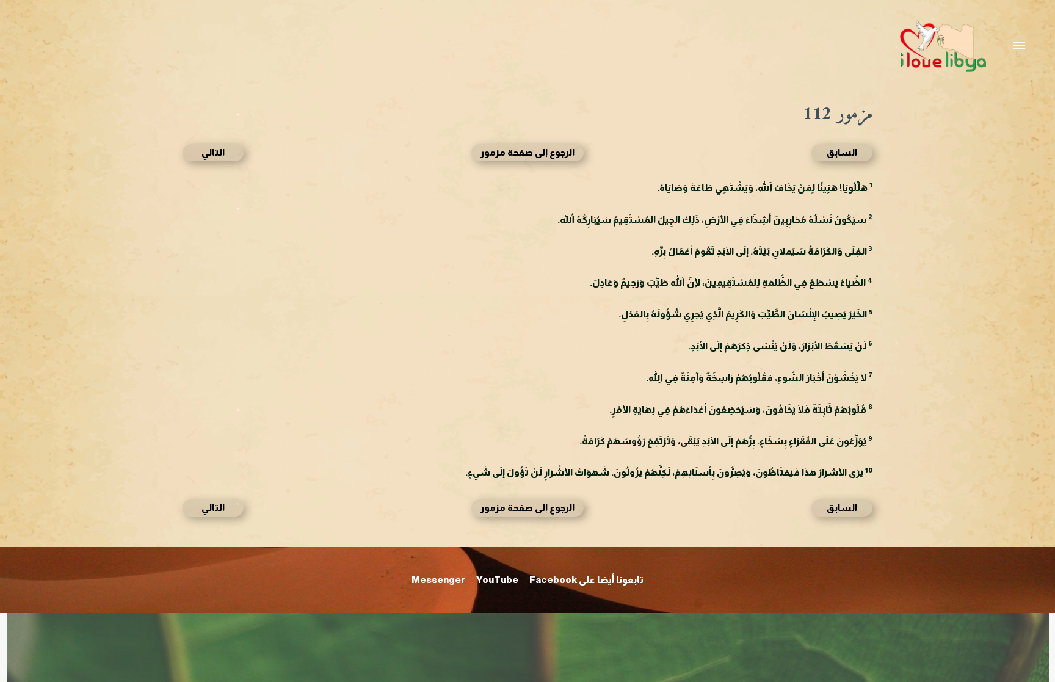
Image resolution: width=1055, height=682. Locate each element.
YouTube (497, 580)
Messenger (438, 580)
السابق (842, 152)
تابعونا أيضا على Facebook (586, 580)
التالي (213, 152)
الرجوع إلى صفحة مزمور (527, 152)
